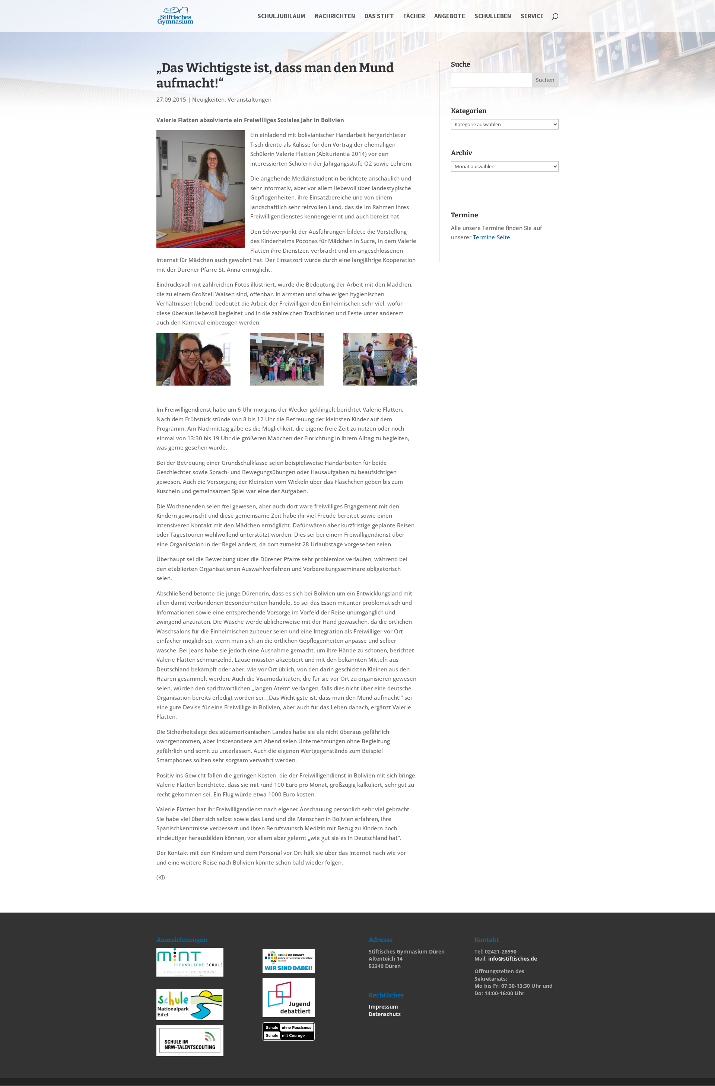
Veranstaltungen (249, 99)
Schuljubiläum (281, 16)
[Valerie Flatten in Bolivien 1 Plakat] (193, 359)
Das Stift (379, 16)
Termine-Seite (491, 237)
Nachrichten (335, 16)
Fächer (414, 16)
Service (532, 16)
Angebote (449, 16)
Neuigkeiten (208, 99)
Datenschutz (385, 1014)
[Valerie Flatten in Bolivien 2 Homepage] (380, 359)
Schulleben (492, 16)
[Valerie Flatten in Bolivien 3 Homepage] (287, 359)
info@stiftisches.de (512, 958)
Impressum (383, 1006)
